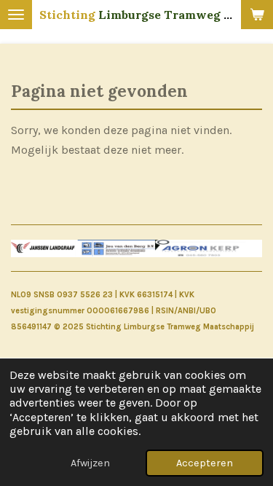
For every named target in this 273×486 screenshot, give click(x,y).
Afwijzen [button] (90, 463)
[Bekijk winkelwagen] (257, 14)
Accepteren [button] (204, 463)
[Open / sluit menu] (16, 14)
